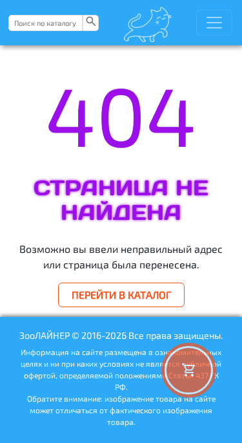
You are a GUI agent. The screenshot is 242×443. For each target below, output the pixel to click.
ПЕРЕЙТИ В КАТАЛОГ (121, 294)
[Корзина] (189, 370)
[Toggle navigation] (214, 23)
